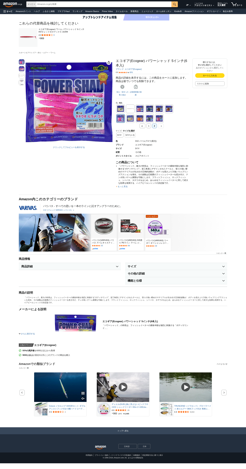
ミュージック (147, 11)
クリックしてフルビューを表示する (69, 147)
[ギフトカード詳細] (220, 11)
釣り (39, 53)
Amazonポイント (23, 11)
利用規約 (89, 455)
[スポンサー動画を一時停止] (83, 393)
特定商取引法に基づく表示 (152, 455)
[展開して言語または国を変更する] (190, 5)
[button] (8, 11)
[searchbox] (103, 4)
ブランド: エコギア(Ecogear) (129, 69)
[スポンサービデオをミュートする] (83, 398)
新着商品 (135, 11)
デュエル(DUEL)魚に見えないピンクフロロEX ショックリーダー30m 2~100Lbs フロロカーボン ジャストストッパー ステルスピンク (130, 405)
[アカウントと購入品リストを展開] (213, 5)
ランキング (77, 11)
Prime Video (107, 11)
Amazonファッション (194, 11)
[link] (62, 38)
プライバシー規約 (101, 455)
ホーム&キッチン (163, 11)
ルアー (45, 53)
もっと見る (123, 186)
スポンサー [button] (220, 253)
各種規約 (136, 455)
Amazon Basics (92, 11)
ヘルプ (37, 11)
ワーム (53, 53)
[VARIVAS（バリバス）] (28, 208)
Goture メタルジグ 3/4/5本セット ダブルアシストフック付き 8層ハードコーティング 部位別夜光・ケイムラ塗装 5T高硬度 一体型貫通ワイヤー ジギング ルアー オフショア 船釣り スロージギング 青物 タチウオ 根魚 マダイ (67, 407)
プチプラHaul (64, 11)
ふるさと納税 (49, 11)
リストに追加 (203, 83)
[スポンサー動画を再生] (123, 387)
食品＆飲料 (228, 11)
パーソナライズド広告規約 (121, 455)
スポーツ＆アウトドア (27, 53)
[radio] (21, 62)
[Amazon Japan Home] (100, 447)
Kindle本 (178, 11)
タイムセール (122, 11)
